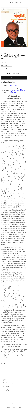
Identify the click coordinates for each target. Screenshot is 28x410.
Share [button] (4, 363)
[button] (3, 2)
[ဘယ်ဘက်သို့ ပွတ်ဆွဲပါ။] (10, 51)
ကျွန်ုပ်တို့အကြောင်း (7, 386)
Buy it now (14, 77)
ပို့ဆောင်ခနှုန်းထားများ (8, 383)
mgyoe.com (12, 407)
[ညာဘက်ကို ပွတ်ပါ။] (17, 51)
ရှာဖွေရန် (5, 379)
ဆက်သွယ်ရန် (6, 390)
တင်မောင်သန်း (13, 85)
